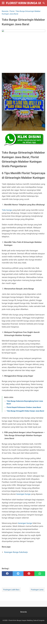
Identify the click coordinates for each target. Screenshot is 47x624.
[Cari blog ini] (43, 3)
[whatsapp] (39, 573)
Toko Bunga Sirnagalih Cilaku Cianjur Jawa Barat (25, 411)
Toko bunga (7, 210)
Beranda (23, 612)
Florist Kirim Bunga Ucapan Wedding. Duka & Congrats (26, 620)
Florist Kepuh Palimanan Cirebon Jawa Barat (24, 407)
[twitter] (18, 573)
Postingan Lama (37, 590)
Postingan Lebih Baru (11, 590)
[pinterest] (29, 573)
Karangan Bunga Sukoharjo (16, 552)
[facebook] (7, 573)
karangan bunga (23, 494)
